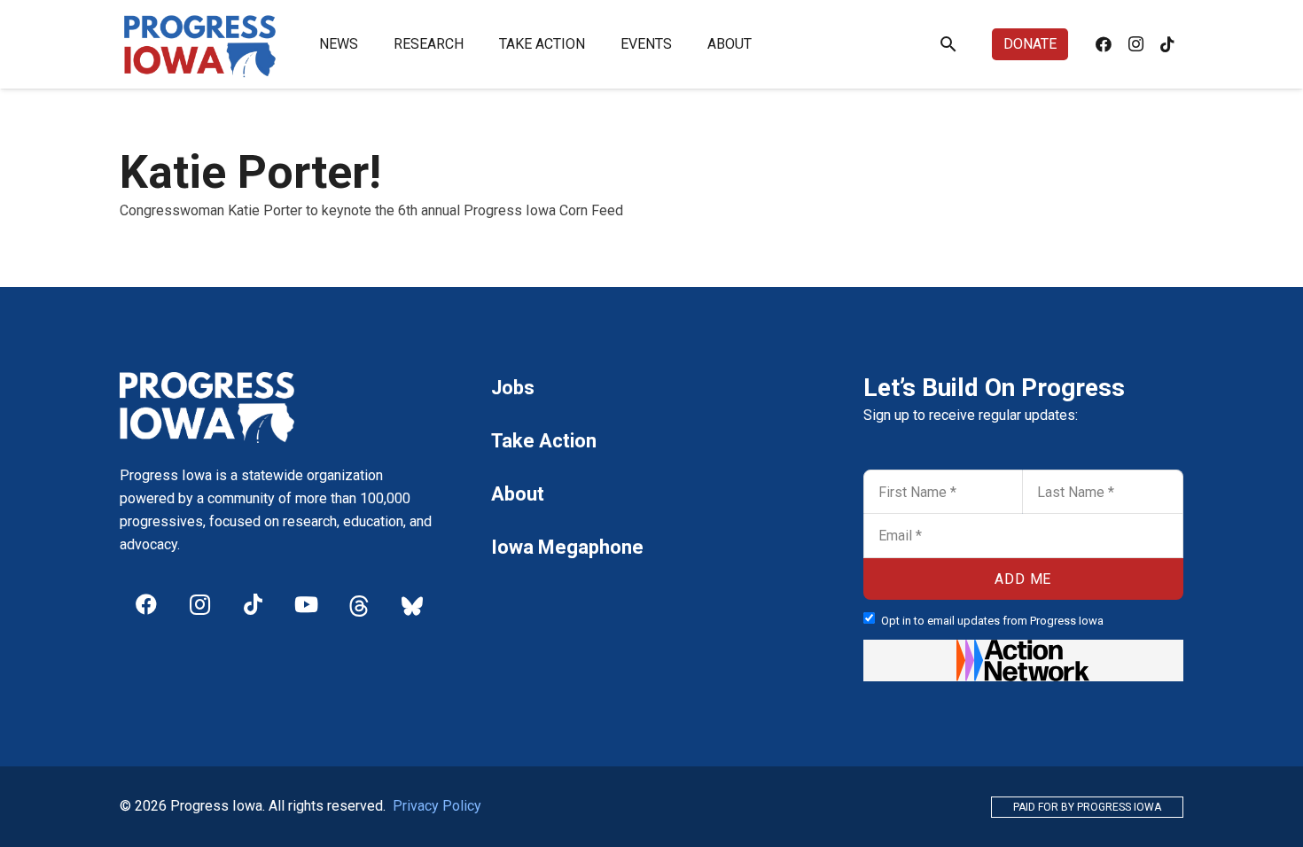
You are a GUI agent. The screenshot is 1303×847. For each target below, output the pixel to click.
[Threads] (359, 604)
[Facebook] (1104, 44)
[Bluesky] (412, 604)
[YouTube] (305, 604)
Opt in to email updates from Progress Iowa (992, 620)
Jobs (512, 388)
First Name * (908, 475)
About (517, 494)
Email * (893, 519)
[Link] (200, 44)
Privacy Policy (437, 805)
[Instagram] (1135, 44)
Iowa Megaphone (567, 547)
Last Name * (1067, 475)
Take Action (544, 441)
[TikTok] (1167, 44)
